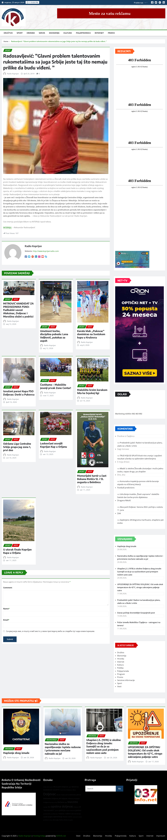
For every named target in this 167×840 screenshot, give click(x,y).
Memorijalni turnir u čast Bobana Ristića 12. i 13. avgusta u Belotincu (91, 479)
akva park (50, 787)
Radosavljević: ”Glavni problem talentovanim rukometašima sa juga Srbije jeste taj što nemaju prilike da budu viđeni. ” (59, 41)
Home (6, 41)
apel (70, 787)
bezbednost (47, 790)
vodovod (75, 817)
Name (6, 608)
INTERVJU (7, 227)
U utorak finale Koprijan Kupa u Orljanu (17, 551)
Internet (99, 33)
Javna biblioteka (70, 795)
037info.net (61, 836)
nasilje (45, 807)
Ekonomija (54, 33)
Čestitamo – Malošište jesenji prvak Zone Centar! (55, 386)
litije (65, 802)
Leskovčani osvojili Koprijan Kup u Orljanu (53, 445)
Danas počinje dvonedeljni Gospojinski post (136, 613)
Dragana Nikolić (124, 500)
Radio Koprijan (13, 73)
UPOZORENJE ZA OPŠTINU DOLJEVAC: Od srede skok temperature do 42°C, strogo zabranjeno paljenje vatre (140, 587)
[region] (145, 794)
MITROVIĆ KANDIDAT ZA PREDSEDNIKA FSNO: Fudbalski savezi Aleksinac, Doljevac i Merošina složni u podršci (18, 310)
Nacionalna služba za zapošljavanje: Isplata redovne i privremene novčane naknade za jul (63, 748)
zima (50, 820)
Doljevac (49, 794)
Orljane (76, 807)
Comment (7, 587)
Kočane (61, 802)
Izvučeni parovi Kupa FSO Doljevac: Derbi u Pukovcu (18, 393)
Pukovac (62, 814)
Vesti (119, 686)
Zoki (119, 513)
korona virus (53, 802)
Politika (120, 668)
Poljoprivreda (83, 33)
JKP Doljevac (63, 798)
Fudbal (63, 795)
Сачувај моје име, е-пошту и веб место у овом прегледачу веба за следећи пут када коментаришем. (50, 631)
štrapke (70, 820)
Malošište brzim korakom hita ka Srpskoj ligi (92, 391)
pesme (57, 810)
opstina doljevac (62, 806)
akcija (45, 787)
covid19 (56, 790)
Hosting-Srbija (39, 836)
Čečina (61, 820)
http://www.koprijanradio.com (46, 251)
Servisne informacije (126, 680)
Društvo (8, 33)
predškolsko (54, 814)
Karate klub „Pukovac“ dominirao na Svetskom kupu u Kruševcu (91, 334)
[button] (145, 794)
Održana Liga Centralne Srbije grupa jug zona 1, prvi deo (17, 447)
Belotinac (75, 787)
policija (62, 810)
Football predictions (126, 487)
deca (74, 790)
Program (121, 674)
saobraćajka (48, 817)
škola (66, 820)
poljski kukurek (70, 810)
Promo (111, 33)
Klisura (71, 798)
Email (6, 620)
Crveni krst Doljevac (65, 790)
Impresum (160, 836)
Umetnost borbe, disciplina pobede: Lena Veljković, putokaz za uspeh (54, 335)
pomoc (78, 810)
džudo (58, 795)
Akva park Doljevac (60, 787)
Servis (42, 33)
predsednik (46, 814)
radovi (68, 813)
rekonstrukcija (76, 814)
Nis (49, 807)
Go (119, 788)
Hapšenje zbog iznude (126, 546)
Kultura (68, 33)
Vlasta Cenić (67, 817)
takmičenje (57, 816)
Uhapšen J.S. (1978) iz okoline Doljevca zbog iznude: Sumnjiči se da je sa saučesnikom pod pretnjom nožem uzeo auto (139, 571)
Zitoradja (56, 820)
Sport (20, 33)
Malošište (72, 802)
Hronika (31, 33)
